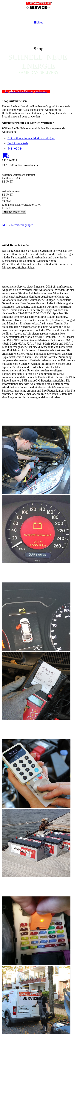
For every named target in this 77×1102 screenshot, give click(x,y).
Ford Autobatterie (17, 143)
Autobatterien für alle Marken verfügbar (31, 138)
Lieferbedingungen (22, 225)
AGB (5, 225)
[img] (38, 57)
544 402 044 (14, 148)
